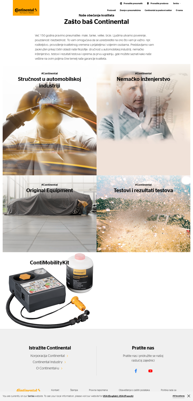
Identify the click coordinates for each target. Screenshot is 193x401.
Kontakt (55, 390)
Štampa (74, 390)
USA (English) (110, 396)
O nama (179, 10)
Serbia (176, 4)
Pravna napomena (98, 390)
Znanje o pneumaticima (130, 10)
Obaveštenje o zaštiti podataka (134, 390)
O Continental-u (47, 368)
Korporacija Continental (48, 356)
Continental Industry (47, 362)
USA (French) (126, 396)
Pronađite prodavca (159, 4)
